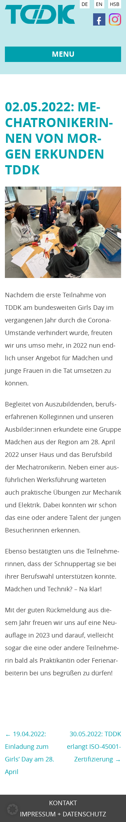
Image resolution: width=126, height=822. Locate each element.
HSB (114, 4)
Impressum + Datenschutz (63, 814)
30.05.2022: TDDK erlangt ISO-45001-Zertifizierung (94, 746)
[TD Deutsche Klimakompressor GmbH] (40, 17)
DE (85, 4)
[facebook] (99, 19)
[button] (12, 809)
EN (99, 4)
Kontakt (63, 803)
